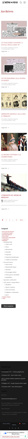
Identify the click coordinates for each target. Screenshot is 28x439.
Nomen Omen (6, 297)
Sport (7, 295)
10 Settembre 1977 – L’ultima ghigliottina (12, 372)
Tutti (3, 298)
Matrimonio (8, 249)
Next (21, 220)
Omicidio (8, 252)
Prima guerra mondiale (12, 274)
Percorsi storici (8, 262)
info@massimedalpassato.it (9, 398)
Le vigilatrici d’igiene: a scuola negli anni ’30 (12, 44)
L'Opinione (5, 239)
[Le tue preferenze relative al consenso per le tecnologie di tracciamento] (25, 436)
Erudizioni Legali (7, 233)
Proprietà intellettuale (12, 257)
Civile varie (8, 244)
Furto (7, 247)
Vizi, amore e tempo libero (11, 282)
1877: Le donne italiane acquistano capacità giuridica (13, 379)
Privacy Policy (6, 423)
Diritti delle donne (10, 267)
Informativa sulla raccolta (10, 437)
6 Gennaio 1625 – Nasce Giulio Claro (11, 375)
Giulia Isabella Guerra (10, 48)
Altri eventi (8, 264)
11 (16, 220)
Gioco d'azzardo (10, 289)
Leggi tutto (4, 51)
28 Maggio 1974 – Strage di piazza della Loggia (13, 383)
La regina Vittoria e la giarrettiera (11, 156)
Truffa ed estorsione (11, 259)
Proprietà (8, 254)
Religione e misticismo (12, 292)
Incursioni (5, 236)
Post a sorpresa (8, 306)
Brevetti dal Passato (8, 231)
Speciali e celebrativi (10, 280)
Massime (4, 240)
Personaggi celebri (10, 272)
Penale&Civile (8, 242)
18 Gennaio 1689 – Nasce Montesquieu (11, 386)
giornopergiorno (7, 234)
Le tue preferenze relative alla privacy (15, 433)
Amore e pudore (10, 287)
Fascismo (8, 269)
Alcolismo (8, 284)
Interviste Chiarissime (8, 237)
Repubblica (8, 277)
